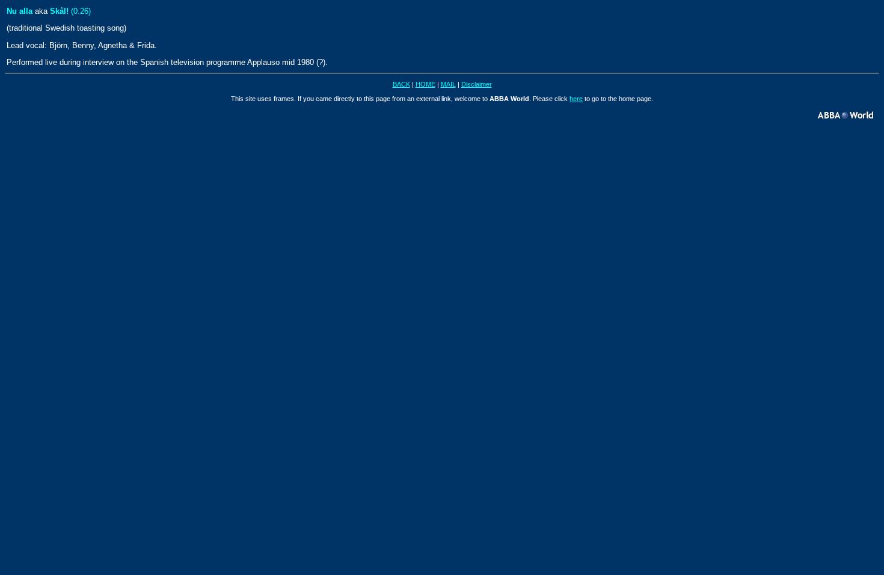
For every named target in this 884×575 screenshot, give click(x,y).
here (576, 98)
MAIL (448, 84)
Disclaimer (476, 84)
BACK (401, 84)
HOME (425, 84)
